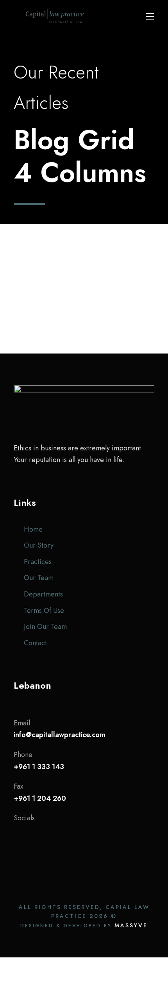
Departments (43, 594)
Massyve (131, 925)
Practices (38, 562)
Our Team (39, 578)
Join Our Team (45, 626)
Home (33, 529)
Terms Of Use (44, 610)
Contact (35, 643)
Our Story (39, 545)
